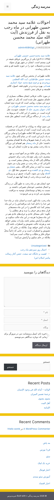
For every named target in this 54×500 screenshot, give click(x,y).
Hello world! (13, 429)
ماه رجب (46, 116)
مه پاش (46, 443)
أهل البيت (45, 403)
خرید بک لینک (44, 463)
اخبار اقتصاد (44, 483)
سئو (48, 456)
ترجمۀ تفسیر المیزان (40, 394)
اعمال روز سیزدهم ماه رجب (33, 249)
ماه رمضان (31, 143)
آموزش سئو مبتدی (41, 476)
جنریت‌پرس (12, 496)
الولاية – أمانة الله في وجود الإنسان (33, 389)
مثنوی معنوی (44, 398)
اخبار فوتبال (44, 470)
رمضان (47, 170)
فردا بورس (45, 449)
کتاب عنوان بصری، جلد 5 (38, 109)
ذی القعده (36, 170)
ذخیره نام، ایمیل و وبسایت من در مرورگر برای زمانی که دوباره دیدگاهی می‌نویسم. (25, 335)
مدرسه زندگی (40, 7)
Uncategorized (39, 245)
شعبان (12, 166)
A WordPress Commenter (36, 429)
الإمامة (47, 407)
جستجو (46, 362)
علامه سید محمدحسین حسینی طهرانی (32, 55)
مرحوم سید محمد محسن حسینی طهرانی (31, 106)
